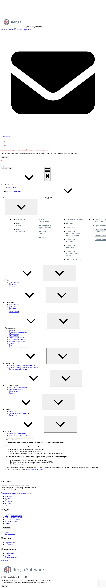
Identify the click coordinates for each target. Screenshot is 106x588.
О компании (9, 553)
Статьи (11, 343)
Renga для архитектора (13, 514)
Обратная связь (14, 391)
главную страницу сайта (27, 464)
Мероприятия (14, 282)
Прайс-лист (13, 411)
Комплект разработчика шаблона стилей (23, 367)
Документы (13, 310)
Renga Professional (20, 230)
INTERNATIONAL (12, 188)
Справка (12, 330)
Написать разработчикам (18, 369)
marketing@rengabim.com (34, 469)
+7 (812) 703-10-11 (15, 191)
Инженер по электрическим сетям (72, 254)
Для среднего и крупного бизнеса (45, 227)
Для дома (42, 238)
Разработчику (10, 543)
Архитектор (70, 223)
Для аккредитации (11, 557)
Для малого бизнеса (43, 233)
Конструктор (71, 227)
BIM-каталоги (14, 336)
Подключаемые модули (13, 519)
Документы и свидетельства (19, 347)
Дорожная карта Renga (17, 341)
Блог (10, 345)
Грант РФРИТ (14, 312)
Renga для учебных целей (18, 435)
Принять (4, 586)
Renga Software (14, 304)
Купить (7, 523)
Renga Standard (19, 224)
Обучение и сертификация (18, 332)
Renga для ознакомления (17, 433)
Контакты (12, 308)
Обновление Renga (16, 389)
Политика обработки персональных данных (16, 493)
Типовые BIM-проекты (17, 339)
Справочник (9, 544)
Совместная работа (73, 260)
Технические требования (18, 387)
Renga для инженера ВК (13, 518)
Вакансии (12, 306)
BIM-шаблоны (14, 334)
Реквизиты (4, 560)
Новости (12, 286)
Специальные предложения (19, 413)
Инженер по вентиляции (70, 247)
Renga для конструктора (13, 516)
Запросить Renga (11, 521)
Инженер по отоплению (70, 241)
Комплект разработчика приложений (22, 365)
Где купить (13, 415)
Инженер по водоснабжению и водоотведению (73, 233)
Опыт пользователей (16, 337)
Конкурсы (12, 284)
